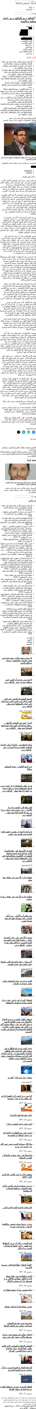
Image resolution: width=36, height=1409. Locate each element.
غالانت (16, 1397)
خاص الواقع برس (25, 51)
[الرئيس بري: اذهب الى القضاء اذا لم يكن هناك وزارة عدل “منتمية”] (26, 1092)
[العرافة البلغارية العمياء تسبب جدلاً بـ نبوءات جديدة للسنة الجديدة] (26, 1363)
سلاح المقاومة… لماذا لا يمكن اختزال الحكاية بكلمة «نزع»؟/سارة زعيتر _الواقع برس (17, 84)
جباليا (30, 1400)
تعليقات (29, 642)
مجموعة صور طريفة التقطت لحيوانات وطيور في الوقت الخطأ (18, 1324)
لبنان (26, 1397)
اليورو (17, 1400)
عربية (20, 163)
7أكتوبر (25, 1404)
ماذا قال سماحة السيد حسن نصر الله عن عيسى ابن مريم (16, 1145)
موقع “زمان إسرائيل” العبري (21, 632)
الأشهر (29, 640)
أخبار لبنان (24, 30)
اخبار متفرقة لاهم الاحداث (21, 1115)
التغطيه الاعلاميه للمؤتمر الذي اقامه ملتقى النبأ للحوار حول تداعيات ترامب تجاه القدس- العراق (17, 1348)
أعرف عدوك (27, 37)
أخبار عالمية (23, 35)
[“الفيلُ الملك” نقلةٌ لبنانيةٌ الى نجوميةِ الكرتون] (26, 1260)
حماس (2, 1397)
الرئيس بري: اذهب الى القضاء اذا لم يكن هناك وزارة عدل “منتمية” (16, 1097)
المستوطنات (33, 1402)
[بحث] (35, 1)
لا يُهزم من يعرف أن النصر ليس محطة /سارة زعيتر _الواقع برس (17, 67)
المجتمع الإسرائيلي (26, 1402)
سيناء (5, 1397)
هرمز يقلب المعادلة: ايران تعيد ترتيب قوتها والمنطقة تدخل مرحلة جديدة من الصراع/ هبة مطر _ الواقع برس (16, 93)
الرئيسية (29, 9)
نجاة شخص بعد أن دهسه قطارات (17, 1290)
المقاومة (5, 1400)
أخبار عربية (24, 32)
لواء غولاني (30, 1397)
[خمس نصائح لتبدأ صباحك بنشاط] (26, 1302)
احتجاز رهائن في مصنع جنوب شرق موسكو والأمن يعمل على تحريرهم (17, 1335)
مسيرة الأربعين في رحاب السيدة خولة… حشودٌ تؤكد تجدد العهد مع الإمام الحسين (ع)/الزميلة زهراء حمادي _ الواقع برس (17, 587)
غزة (19, 1397)
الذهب (7, 1402)
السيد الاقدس (27, 43)
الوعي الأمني (27, 49)
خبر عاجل (26, 163)
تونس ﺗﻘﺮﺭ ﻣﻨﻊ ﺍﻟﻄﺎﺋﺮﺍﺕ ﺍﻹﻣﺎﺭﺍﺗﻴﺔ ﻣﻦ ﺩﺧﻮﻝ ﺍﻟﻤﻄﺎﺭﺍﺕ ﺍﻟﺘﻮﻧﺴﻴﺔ (17, 1133)
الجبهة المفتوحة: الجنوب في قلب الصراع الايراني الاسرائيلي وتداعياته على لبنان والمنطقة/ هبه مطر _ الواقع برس (17, 72)
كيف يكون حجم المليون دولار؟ (19, 1124)
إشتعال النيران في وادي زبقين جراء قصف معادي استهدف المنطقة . (16, 603)
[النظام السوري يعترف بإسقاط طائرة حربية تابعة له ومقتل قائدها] (26, 1382)
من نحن (29, 53)
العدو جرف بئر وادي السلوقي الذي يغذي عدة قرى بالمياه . (17, 982)
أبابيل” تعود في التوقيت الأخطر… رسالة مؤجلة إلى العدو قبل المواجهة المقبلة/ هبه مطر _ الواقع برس (16, 78)
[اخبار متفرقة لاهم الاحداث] (26, 1111)
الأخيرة (29, 638)
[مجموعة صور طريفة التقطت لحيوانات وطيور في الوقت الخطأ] (26, 1319)
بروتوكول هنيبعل (25, 1400)
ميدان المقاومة (26, 39)
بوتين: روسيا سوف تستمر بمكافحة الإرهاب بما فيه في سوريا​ (17, 1225)
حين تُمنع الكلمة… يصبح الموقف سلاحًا (17, 89)
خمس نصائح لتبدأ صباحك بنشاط (18, 1306)
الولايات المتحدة (11, 1400)
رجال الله (28, 45)
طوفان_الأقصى (10, 1397)
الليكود (19, 1402)
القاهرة (11, 1402)
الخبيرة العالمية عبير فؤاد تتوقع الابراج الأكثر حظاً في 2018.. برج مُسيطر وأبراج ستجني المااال (18, 1278)
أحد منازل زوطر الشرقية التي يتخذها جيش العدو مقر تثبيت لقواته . (16, 595)
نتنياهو (34, 1397)
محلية (15, 163)
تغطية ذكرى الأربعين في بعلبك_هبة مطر (17, 571)
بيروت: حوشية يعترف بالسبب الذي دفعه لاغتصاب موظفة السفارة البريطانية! (17, 1188)
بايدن (19, 1400)
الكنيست (16, 1402)
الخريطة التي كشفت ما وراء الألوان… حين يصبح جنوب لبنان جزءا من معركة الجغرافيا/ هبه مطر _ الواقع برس (16, 99)
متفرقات (29, 47)
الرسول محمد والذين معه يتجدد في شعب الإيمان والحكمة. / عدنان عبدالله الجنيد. (16, 62)
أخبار (30, 7)
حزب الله (34, 1400)
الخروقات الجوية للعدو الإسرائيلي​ (17, 1207)
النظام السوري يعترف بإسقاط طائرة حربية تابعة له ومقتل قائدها (16, 1387)
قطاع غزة (22, 1397)
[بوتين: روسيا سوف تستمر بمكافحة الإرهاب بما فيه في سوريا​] (26, 1220)
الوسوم (29, 644)
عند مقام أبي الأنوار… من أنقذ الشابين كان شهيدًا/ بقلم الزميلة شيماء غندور (16, 580)
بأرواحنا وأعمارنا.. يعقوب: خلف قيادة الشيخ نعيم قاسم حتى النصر (16, 105)
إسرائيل (29, 1404)
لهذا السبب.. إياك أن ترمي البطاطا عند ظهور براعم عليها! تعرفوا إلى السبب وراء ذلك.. (17, 1245)
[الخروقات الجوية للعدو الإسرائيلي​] (26, 1203)
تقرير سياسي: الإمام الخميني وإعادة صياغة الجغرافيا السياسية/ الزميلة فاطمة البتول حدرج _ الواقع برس (18, 454)
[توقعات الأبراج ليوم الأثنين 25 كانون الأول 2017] (26, 1170)
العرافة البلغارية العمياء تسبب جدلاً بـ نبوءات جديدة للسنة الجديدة (16, 1368)
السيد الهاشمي (26, 41)
